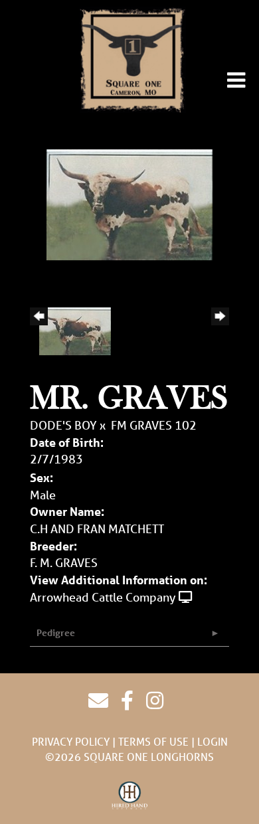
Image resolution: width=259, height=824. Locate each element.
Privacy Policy (71, 741)
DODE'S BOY (63, 425)
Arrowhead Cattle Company (103, 597)
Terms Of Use (153, 741)
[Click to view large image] (129, 203)
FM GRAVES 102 (154, 425)
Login (212, 741)
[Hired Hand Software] (130, 796)
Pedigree (56, 632)
